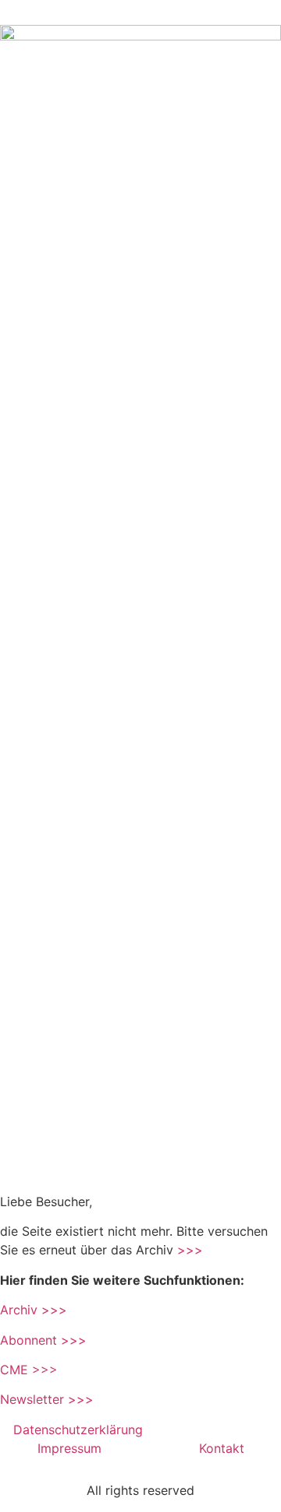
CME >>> (29, 1369)
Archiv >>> (33, 1309)
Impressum (71, 1448)
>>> (190, 1250)
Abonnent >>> (43, 1340)
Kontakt (221, 1448)
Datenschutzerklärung (80, 1429)
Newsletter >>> (47, 1399)
